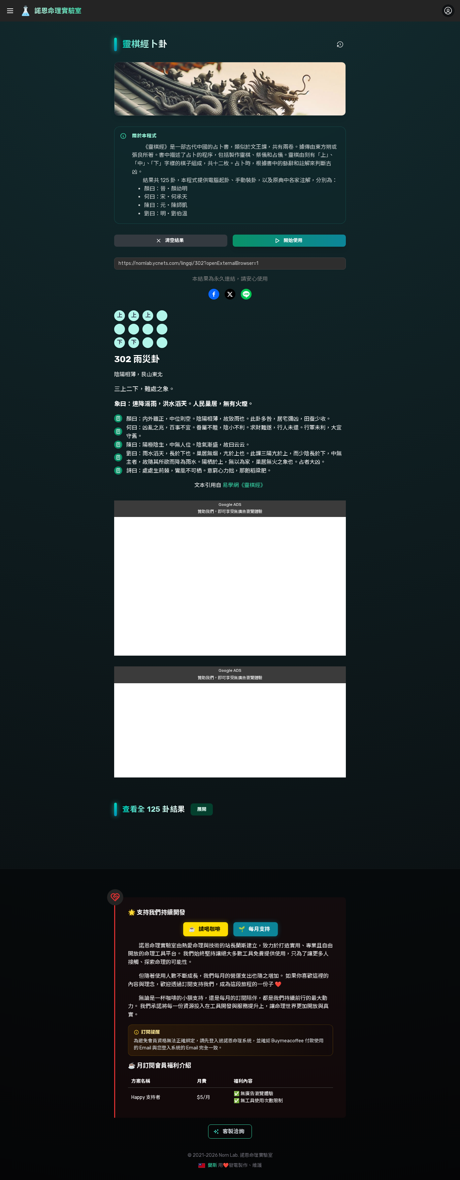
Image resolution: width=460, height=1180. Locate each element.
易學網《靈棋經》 (244, 485)
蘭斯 (212, 1165)
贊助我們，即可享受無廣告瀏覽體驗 (230, 511)
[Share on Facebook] (213, 294)
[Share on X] (230, 294)
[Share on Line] (246, 294)
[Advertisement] (230, 586)
